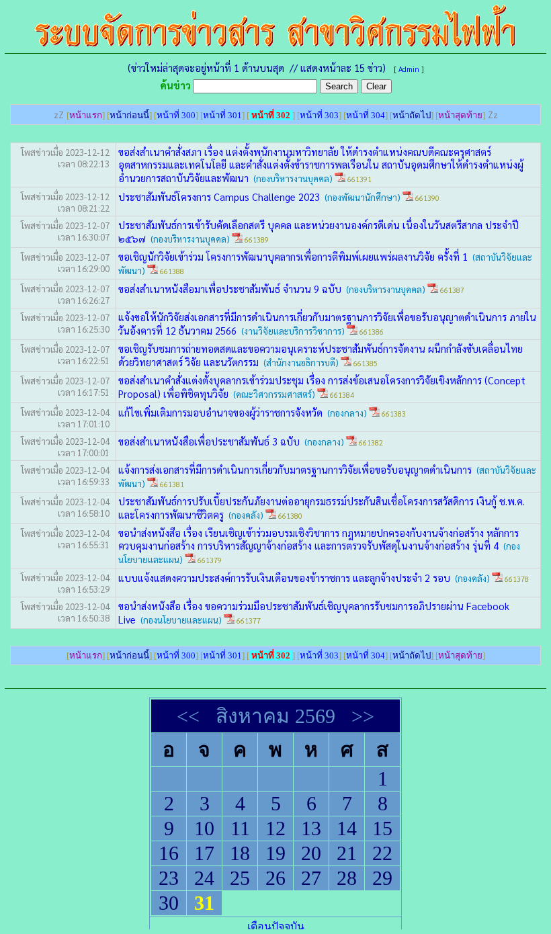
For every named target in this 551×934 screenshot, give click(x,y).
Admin (408, 69)
